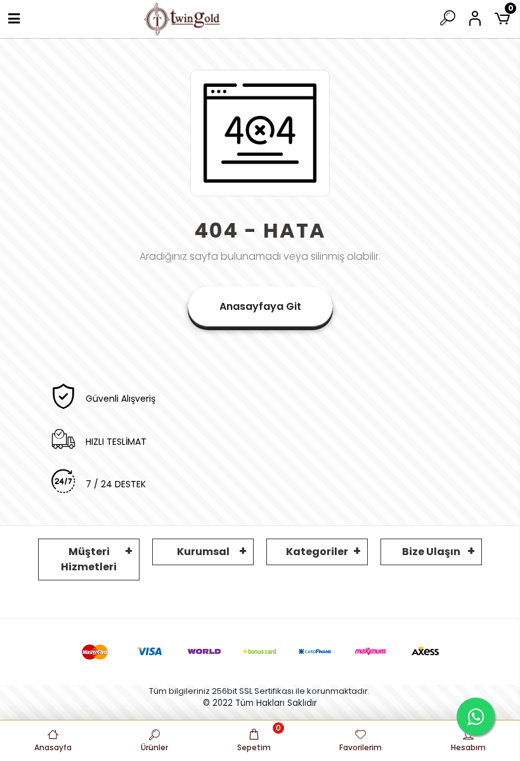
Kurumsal (203, 551)
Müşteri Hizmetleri (89, 559)
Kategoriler (317, 551)
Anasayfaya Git (260, 306)
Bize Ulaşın (431, 551)
